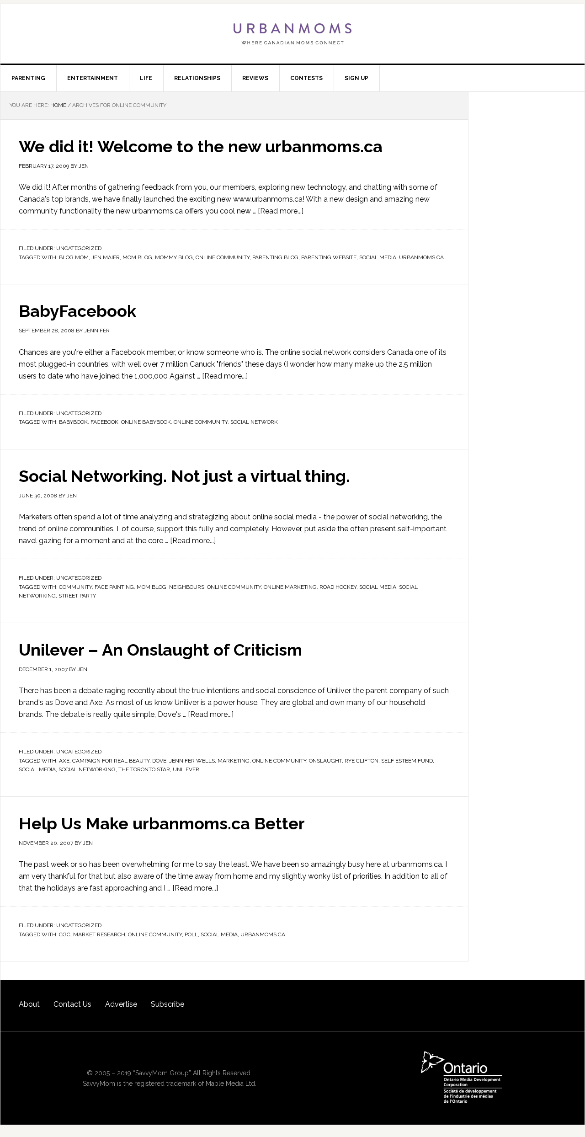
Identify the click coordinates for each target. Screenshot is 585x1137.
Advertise (121, 1004)
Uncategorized (78, 248)
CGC (64, 934)
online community (223, 257)
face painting (114, 587)
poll (191, 934)
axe (64, 761)
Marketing (234, 761)
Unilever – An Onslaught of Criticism (160, 649)
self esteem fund (407, 761)
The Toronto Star (144, 769)
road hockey (337, 587)
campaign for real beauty (110, 761)
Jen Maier (105, 257)
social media (377, 257)
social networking (87, 769)
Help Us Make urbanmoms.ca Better (162, 823)
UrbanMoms (292, 33)
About (29, 1004)
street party (77, 596)
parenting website (328, 257)
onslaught (325, 761)
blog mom (74, 257)
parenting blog (275, 257)
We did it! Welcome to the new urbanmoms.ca (201, 146)
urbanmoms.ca (421, 257)
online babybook (146, 422)
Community (75, 587)
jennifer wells (192, 761)
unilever (186, 769)
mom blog (137, 257)
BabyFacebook (77, 310)
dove (159, 761)
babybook (73, 422)
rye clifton (361, 761)
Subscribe (167, 1004)
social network (254, 422)
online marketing (290, 587)
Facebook (104, 422)
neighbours (186, 587)
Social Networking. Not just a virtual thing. (184, 476)
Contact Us (72, 1004)
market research (99, 934)
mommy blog (174, 257)
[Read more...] (280, 211)
